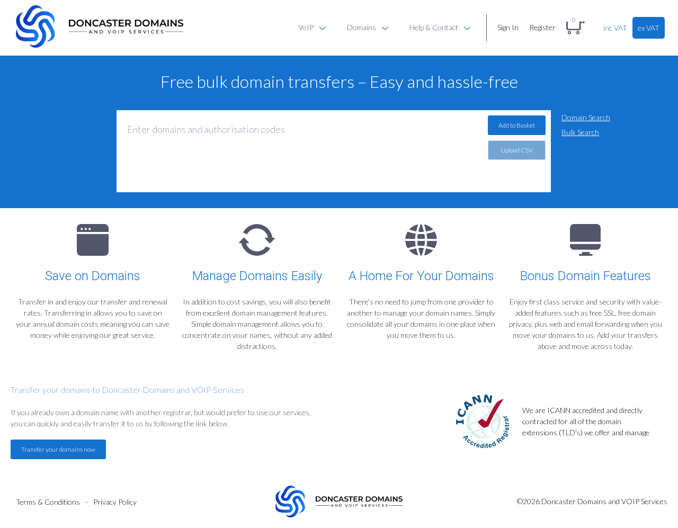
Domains (361, 27)
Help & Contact (433, 27)
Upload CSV (517, 150)
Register (542, 27)
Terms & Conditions (48, 501)
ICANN (558, 410)
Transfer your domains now (58, 449)
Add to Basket (516, 125)
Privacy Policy (115, 501)
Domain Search (585, 117)
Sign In (508, 27)
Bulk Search (580, 132)
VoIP (306, 27)
